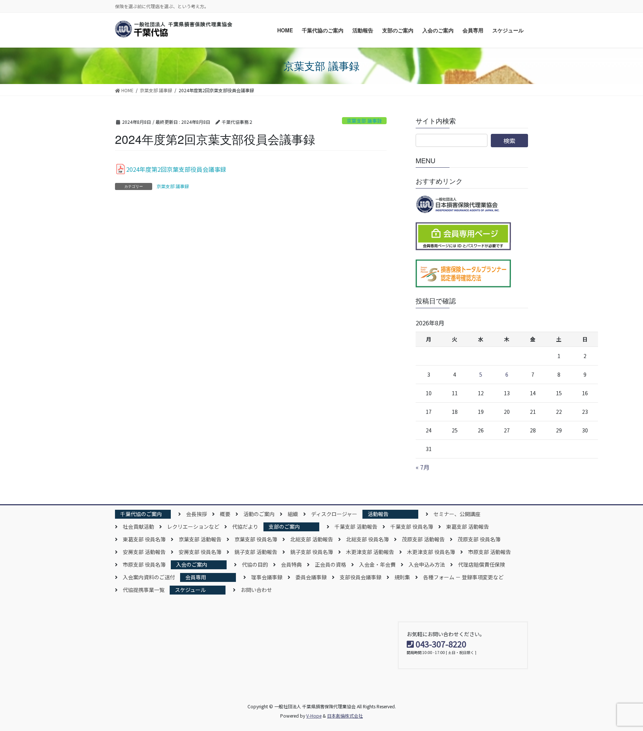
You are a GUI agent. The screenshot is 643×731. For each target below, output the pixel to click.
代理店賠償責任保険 (481, 564)
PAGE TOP (622, 702)
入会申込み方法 (427, 564)
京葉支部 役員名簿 (255, 539)
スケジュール (190, 589)
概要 (225, 514)
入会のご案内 (191, 564)
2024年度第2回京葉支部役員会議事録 (176, 169)
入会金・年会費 (377, 564)
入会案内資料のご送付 (149, 577)
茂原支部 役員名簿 (479, 539)
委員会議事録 (311, 577)
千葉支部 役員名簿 (411, 526)
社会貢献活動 (138, 526)
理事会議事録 (266, 577)
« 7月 (422, 467)
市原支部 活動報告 (489, 552)
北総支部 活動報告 (311, 539)
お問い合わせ (256, 589)
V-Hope (314, 715)
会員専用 (195, 577)
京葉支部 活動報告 (200, 539)
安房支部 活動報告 (144, 552)
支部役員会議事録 (360, 577)
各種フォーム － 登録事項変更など (463, 577)
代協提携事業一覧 (143, 589)
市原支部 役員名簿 (144, 564)
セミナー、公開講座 (457, 514)
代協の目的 (255, 564)
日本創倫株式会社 (345, 715)
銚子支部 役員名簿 (311, 552)
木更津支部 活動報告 (370, 552)
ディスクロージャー (334, 514)
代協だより (245, 526)
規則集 (402, 577)
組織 (293, 514)
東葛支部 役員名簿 (144, 539)
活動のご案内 (259, 514)
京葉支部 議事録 (364, 120)
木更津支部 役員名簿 (431, 552)
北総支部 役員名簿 (367, 539)
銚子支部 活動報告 (255, 552)
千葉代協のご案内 (141, 514)
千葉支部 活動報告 (356, 526)
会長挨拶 (196, 514)
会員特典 (291, 564)
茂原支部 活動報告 (423, 539)
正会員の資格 (330, 564)
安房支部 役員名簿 (200, 552)
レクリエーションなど (193, 526)
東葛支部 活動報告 (467, 526)
